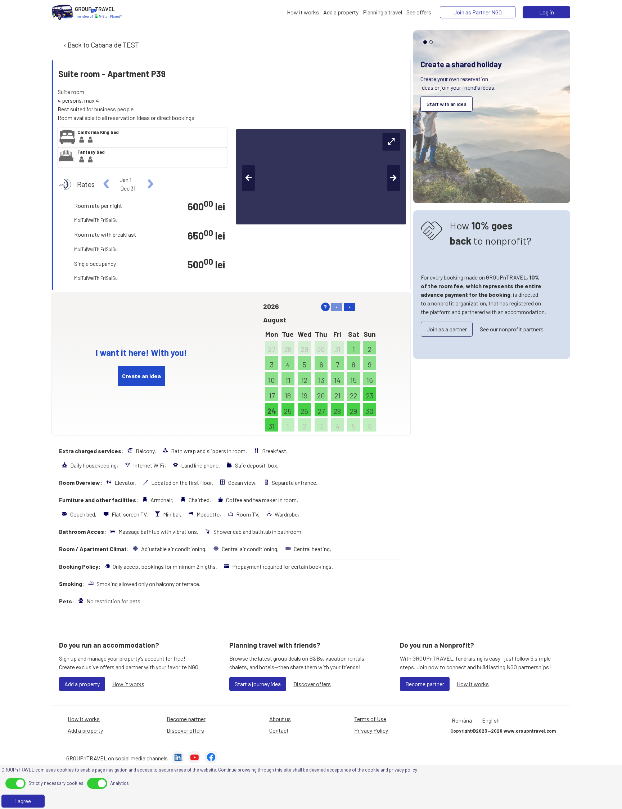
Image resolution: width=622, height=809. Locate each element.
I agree (23, 800)
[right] (149, 184)
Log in (546, 12)
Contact (279, 730)
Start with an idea (446, 104)
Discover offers (312, 683)
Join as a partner (447, 329)
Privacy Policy (371, 730)
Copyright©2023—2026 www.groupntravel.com (503, 731)
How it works (128, 683)
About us (280, 718)
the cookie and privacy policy (387, 770)
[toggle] (15, 783)
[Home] (62, 12)
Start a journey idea (258, 683)
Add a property (82, 683)
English (491, 720)
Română (462, 720)
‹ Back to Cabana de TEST (100, 45)
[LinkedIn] (177, 758)
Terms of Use (370, 718)
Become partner (424, 683)
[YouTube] (194, 758)
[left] (106, 184)
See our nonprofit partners (512, 329)
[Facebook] (210, 758)
